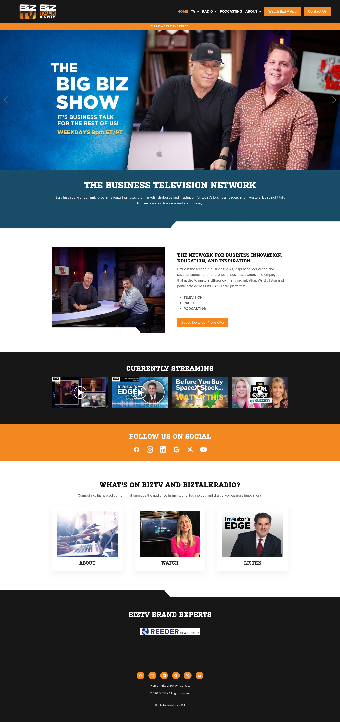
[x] (190, 449)
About (253, 11)
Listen (252, 563)
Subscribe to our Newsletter (202, 322)
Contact (185, 685)
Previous (5, 100)
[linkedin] (163, 449)
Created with (170, 705)
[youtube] (203, 449)
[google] (176, 449)
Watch (170, 563)
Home (182, 11)
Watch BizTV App (282, 11)
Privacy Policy (169, 685)
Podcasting (231, 11)
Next (334, 100)
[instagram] (150, 449)
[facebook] (136, 449)
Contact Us (317, 11)
